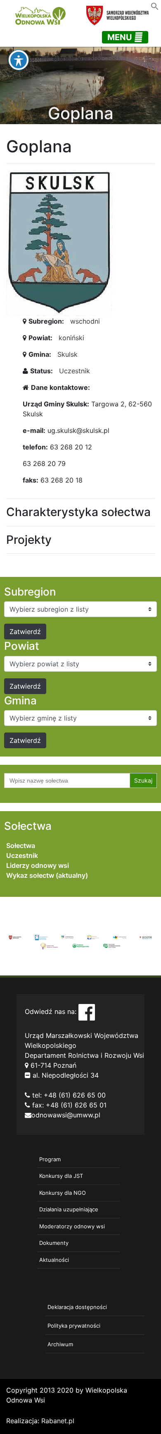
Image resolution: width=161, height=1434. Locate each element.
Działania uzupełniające (68, 1209)
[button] (155, 5)
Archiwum (60, 1344)
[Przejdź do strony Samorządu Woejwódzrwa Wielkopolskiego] (15, 937)
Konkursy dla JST (61, 1175)
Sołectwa (20, 845)
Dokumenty (54, 1242)
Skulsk (67, 354)
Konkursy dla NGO (62, 1192)
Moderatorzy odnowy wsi (72, 1226)
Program (50, 1159)
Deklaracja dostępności (77, 1307)
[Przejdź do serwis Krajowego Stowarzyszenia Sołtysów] (111, 945)
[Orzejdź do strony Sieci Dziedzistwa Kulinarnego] (41, 937)
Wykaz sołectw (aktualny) (47, 875)
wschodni (85, 321)
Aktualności (54, 1259)
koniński (71, 338)
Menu (120, 37)
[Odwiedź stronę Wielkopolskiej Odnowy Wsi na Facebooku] (86, 1011)
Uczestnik (74, 371)
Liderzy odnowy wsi (37, 865)
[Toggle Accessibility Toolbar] (18, 60)
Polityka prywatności (73, 1325)
